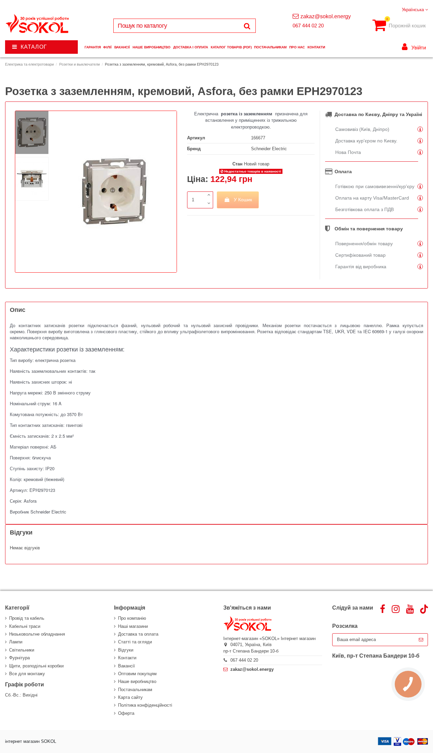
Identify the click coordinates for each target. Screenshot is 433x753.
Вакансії (126, 665)
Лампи (15, 641)
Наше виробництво (137, 681)
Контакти (127, 657)
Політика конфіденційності (145, 705)
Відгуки (125, 650)
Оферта (126, 713)
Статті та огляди (135, 641)
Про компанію (132, 618)
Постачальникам (135, 689)
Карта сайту (130, 697)
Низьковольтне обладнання (37, 634)
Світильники (21, 650)
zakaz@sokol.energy (325, 16)
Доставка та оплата (138, 634)
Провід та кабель (26, 618)
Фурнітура (19, 657)
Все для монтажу (27, 673)
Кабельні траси (24, 626)
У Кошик (243, 199)
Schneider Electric (269, 148)
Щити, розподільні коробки (36, 665)
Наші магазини (133, 626)
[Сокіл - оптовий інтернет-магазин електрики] (37, 23)
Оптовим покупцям (137, 673)
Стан (237, 163)
